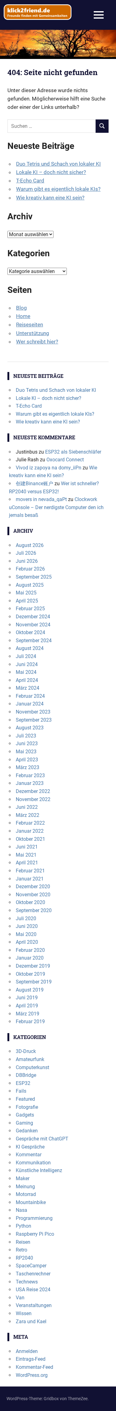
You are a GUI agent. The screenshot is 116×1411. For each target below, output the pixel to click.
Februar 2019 (30, 1021)
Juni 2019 (27, 998)
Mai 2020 (26, 934)
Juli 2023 (26, 736)
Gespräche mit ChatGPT (42, 1139)
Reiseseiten (29, 324)
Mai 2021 (26, 855)
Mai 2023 (26, 752)
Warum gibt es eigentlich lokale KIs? (58, 189)
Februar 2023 (30, 775)
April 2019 (27, 1006)
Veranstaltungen (34, 1305)
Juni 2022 (27, 807)
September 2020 (34, 910)
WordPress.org (32, 1375)
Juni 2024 (27, 664)
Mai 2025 (26, 593)
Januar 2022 (30, 831)
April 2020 (27, 942)
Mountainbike (31, 1202)
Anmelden (27, 1351)
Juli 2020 (26, 918)
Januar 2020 (30, 958)
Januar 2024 (30, 704)
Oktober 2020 (30, 902)
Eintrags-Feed (30, 1359)
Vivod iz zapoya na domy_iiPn (48, 468)
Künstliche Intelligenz (39, 1170)
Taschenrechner (33, 1274)
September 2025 (34, 577)
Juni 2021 (27, 847)
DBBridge (26, 1075)
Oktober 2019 (30, 974)
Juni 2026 (27, 561)
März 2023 (27, 767)
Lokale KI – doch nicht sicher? (51, 172)
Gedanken (27, 1131)
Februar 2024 (30, 696)
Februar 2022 (30, 823)
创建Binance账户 (34, 483)
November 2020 (33, 895)
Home (23, 316)
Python (23, 1226)
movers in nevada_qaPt (41, 499)
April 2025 (27, 601)
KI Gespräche (30, 1147)
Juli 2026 (26, 553)
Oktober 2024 (30, 632)
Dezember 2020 (33, 886)
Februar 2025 (30, 608)
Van (20, 1298)
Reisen (23, 1242)
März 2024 (27, 688)
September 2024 (34, 640)
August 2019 (30, 990)
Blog (21, 308)
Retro (21, 1250)
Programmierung (34, 1218)
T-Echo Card (30, 180)
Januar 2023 (30, 783)
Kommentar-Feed (34, 1367)
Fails (21, 1091)
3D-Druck (26, 1051)
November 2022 (33, 799)
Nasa (21, 1210)
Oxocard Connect (65, 460)
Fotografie (27, 1107)
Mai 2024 (26, 672)
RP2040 (24, 1258)
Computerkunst (32, 1067)
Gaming (24, 1123)
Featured (25, 1099)
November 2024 (33, 625)
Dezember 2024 (33, 617)
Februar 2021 (30, 871)
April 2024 (27, 680)
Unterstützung (32, 333)
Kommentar (28, 1155)
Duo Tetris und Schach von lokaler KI (58, 164)
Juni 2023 (27, 743)
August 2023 (30, 728)
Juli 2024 (26, 656)
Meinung (25, 1186)
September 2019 (34, 982)
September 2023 (34, 720)
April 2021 (27, 863)
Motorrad (26, 1194)
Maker (22, 1178)
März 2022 (27, 815)
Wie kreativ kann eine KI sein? (50, 198)
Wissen (24, 1313)
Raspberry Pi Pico (35, 1234)
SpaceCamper (31, 1266)
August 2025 (30, 585)
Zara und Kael (31, 1321)
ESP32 (23, 1083)
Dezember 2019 (33, 966)
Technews (27, 1282)
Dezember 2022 (33, 791)
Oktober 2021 (30, 839)
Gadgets (25, 1115)
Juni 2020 (27, 926)
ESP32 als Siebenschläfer (73, 452)
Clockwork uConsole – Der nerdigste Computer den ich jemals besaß (56, 507)
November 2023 (33, 712)
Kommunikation (33, 1163)
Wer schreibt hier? (37, 341)
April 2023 (27, 760)
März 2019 (27, 1014)
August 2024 (30, 648)
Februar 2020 (30, 950)
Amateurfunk (30, 1059)
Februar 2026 (30, 569)
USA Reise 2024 (33, 1289)
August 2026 (30, 545)
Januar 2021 (30, 879)
